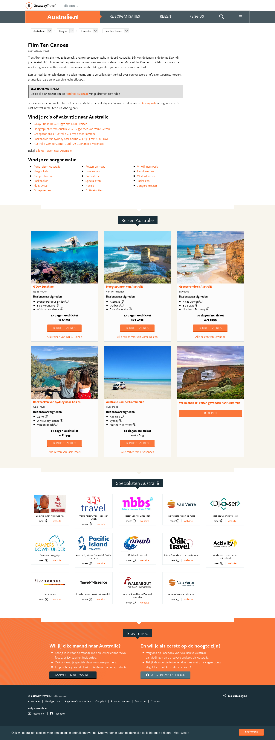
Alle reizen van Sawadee (210, 337)
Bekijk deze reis (64, 328)
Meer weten (181, 732)
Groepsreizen (42, 190)
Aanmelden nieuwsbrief (73, 675)
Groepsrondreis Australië (195, 286)
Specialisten (93, 180)
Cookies (155, 701)
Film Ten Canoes (113, 31)
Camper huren (43, 176)
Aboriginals (149, 103)
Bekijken (210, 413)
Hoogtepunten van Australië (124, 286)
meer (41, 520)
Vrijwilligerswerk (147, 166)
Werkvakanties (146, 176)
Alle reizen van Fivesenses (137, 452)
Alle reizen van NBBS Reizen (64, 337)
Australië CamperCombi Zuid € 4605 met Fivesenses (69, 143)
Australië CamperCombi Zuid (125, 402)
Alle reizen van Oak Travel (64, 452)
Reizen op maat (95, 166)
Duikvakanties (94, 190)
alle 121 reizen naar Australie (54, 150)
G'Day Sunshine (43, 286)
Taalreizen (143, 180)
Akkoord (251, 732)
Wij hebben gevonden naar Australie (209, 403)
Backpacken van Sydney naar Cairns (56, 402)
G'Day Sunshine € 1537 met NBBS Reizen (60, 124)
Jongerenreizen (147, 185)
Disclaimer (140, 701)
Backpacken (41, 180)
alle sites (69, 5)
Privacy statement (120, 701)
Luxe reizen (92, 171)
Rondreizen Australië (47, 166)
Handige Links (52, 701)
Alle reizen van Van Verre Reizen (137, 337)
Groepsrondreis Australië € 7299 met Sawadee (65, 133)
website (57, 520)
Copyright (100, 701)
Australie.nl (39, 31)
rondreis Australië (76, 93)
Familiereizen (145, 171)
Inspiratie (86, 31)
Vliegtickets (41, 171)
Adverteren (34, 701)
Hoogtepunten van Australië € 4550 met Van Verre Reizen (72, 129)
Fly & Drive (41, 185)
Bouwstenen (93, 176)
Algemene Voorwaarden (78, 701)
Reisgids (63, 31)
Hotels (89, 185)
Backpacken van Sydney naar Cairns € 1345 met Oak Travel (71, 139)
